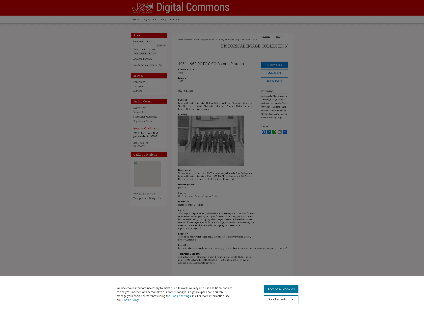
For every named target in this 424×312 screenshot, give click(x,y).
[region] (212, 294)
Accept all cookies (281, 289)
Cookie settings (181, 296)
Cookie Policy (130, 300)
